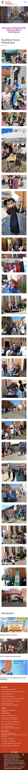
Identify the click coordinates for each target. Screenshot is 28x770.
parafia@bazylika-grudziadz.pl (12, 724)
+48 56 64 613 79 (16, 721)
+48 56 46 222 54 (11, 715)
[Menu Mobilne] (25, 2)
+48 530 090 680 (13, 718)
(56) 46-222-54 (9, 703)
